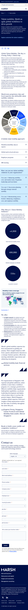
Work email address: (7, 475)
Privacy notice (12, 600)
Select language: (14, 453)
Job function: (5, 523)
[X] (3, 597)
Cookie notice (4, 602)
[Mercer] (5, 8)
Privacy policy (12, 551)
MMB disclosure (12, 602)
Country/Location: (6, 502)
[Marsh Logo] (8, 570)
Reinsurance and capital (7, 576)
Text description (4, 310)
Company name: (6, 489)
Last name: (4, 468)
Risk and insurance (6, 573)
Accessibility (18, 600)
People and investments (7, 578)
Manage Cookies (20, 602)
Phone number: (6, 482)
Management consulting (7, 581)
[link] (2, 48)
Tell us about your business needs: (10, 529)
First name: (4, 462)
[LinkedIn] (7, 597)
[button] (26, 2)
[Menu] (26, 8)
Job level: (4, 516)
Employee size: (5, 496)
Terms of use (4, 600)
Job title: (4, 509)
